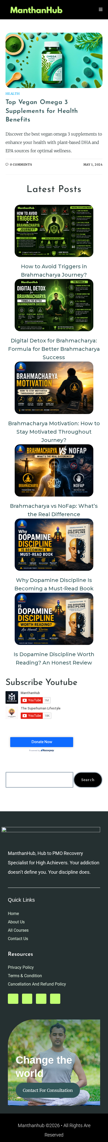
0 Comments (21, 164)
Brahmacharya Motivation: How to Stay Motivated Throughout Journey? (54, 431)
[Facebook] (41, 999)
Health (13, 94)
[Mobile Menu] (101, 9)
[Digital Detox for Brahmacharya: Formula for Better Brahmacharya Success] (54, 305)
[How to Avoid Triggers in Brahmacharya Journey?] (54, 231)
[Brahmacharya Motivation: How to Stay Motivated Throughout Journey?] (54, 388)
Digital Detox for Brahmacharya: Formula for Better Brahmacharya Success (54, 348)
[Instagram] (55, 999)
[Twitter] (27, 999)
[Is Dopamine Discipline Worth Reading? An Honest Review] (54, 619)
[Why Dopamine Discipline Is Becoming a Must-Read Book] (54, 544)
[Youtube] (13, 999)
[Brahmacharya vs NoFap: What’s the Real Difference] (54, 470)
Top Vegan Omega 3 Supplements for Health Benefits (42, 111)
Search (88, 780)
